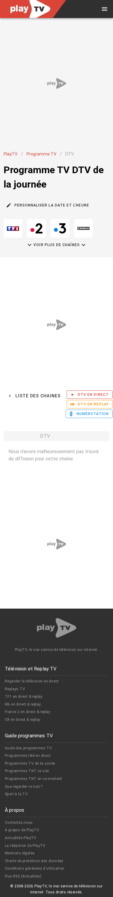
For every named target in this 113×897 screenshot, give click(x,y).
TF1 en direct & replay (23, 696)
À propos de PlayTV (22, 830)
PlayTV (10, 154)
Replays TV (15, 689)
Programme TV (41, 154)
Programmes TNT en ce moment (33, 779)
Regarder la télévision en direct (32, 681)
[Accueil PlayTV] (57, 628)
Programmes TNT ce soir (27, 771)
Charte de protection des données (34, 861)
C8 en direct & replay (22, 720)
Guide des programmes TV (28, 748)
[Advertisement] (56, 83)
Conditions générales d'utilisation (34, 868)
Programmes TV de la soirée (30, 763)
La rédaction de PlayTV (25, 846)
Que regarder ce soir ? (24, 786)
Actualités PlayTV (20, 838)
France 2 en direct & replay (27, 712)
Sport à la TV (16, 794)
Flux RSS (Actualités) (23, 876)
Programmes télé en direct (28, 756)
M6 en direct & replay (23, 704)
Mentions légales (20, 853)
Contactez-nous (19, 822)
